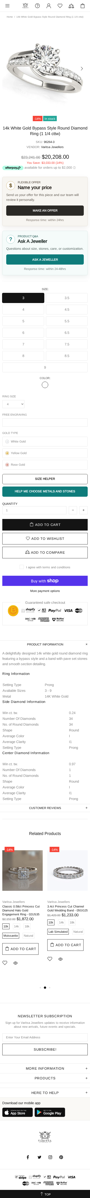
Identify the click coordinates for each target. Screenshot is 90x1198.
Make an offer (45, 210)
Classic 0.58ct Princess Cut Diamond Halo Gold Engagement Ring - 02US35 (21, 910)
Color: (45, 378)
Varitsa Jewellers (25, 5)
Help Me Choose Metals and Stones (45, 491)
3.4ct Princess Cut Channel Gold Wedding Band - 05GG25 (67, 908)
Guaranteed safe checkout (45, 602)
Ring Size (9, 396)
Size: (45, 289)
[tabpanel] (22, 912)
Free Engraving (14, 414)
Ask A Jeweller (45, 259)
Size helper (45, 478)
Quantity (10, 504)
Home (10, 17)
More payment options (45, 591)
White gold (45, 385)
